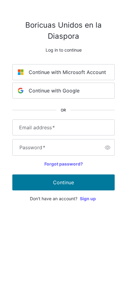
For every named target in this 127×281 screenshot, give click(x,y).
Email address (37, 127)
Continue (63, 182)
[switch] (107, 147)
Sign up (88, 198)
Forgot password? (63, 163)
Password (32, 147)
